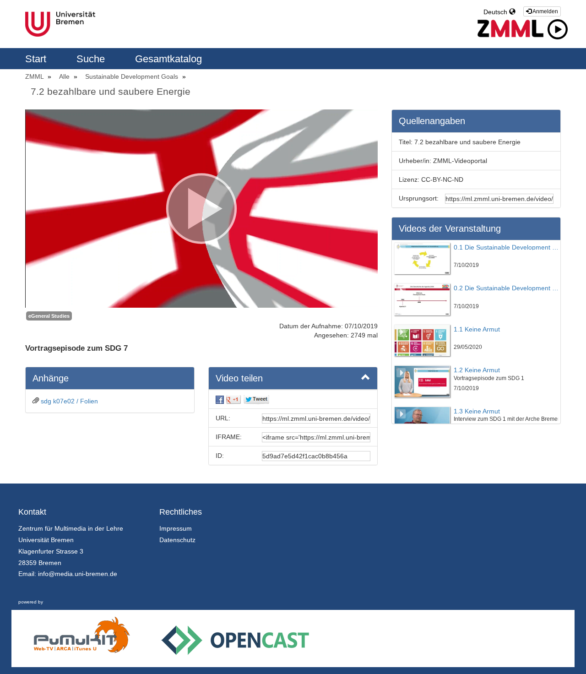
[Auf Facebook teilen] (220, 399)
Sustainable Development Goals (132, 76)
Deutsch (496, 12)
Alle (65, 76)
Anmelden (545, 11)
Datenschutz (177, 540)
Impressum (175, 528)
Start (37, 59)
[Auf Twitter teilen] (256, 399)
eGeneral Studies (49, 316)
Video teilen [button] (239, 378)
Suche (92, 59)
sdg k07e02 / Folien (69, 401)
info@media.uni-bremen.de (77, 573)
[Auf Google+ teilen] (233, 399)
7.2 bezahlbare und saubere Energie (110, 91)
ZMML (35, 76)
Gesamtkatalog (168, 59)
